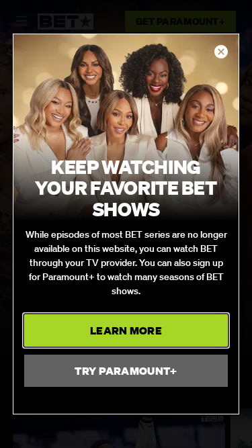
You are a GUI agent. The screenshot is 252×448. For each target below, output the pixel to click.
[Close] (221, 52)
